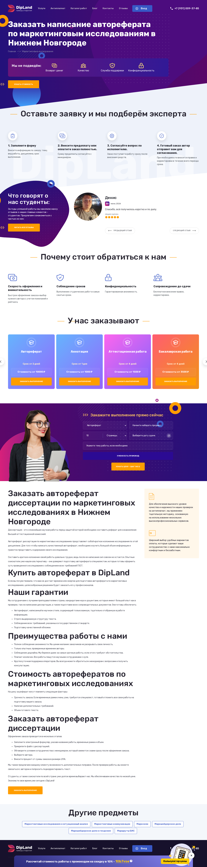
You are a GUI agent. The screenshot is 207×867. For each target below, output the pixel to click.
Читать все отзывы (24, 227)
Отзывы (123, 8)
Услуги (41, 8)
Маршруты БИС (126, 830)
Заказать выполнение (31, 381)
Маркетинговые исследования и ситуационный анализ (56, 824)
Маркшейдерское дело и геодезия (91, 830)
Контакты (108, 8)
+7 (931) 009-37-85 (186, 8)
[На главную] (20, 8)
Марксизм (142, 824)
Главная (12, 51)
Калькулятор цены (175, 861)
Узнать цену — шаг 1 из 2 (128, 467)
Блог (94, 8)
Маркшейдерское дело (168, 824)
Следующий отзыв (181, 231)
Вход (144, 8)
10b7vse (122, 861)
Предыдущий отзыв (123, 231)
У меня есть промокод (128, 456)
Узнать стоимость (23, 84)
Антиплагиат (58, 8)
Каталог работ (79, 8)
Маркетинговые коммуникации (112, 824)
